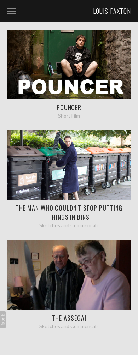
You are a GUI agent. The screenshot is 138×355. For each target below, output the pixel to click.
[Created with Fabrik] (3, 319)
